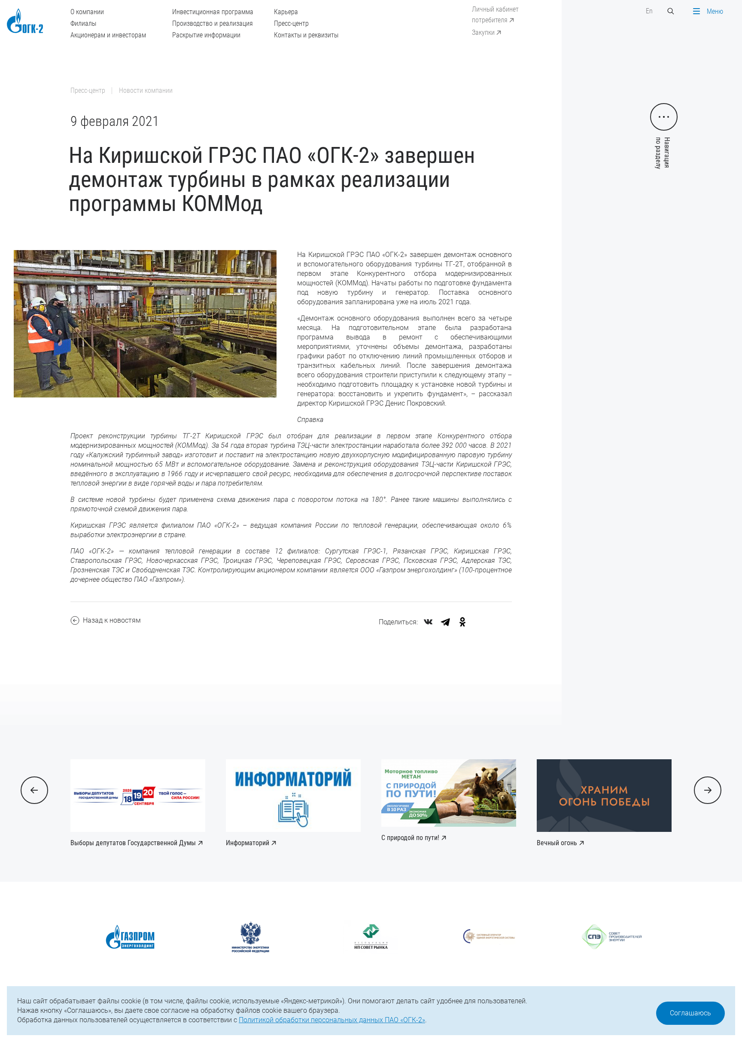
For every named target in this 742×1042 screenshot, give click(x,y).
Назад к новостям (112, 620)
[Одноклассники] (462, 622)
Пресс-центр (291, 23)
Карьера (286, 12)
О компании (87, 12)
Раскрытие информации (206, 35)
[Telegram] (445, 622)
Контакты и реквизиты (306, 35)
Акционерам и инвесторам (108, 35)
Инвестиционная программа (212, 12)
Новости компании (146, 90)
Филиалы (83, 23)
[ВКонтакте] (428, 622)
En (649, 11)
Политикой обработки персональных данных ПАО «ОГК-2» (332, 1020)
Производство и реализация (212, 23)
